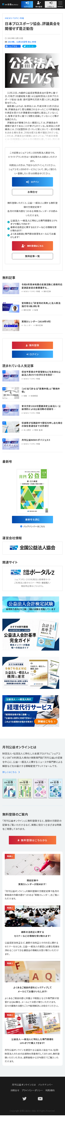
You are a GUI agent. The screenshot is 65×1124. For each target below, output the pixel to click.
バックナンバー (45, 1084)
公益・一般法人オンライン (15, 4)
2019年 (11, 41)
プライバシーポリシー (32, 1090)
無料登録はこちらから (34, 840)
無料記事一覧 (32, 256)
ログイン (27, 6)
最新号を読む (32, 519)
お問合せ (50, 6)
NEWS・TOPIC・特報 (15, 18)
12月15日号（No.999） (26, 41)
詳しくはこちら (9, 772)
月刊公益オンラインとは (24, 1084)
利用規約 (50, 1090)
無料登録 (38, 6)
